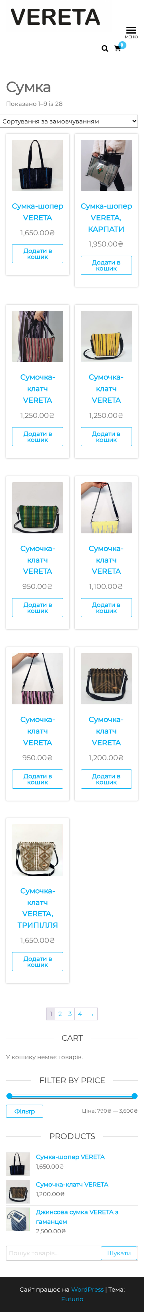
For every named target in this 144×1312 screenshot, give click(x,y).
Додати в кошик (38, 253)
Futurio (72, 1299)
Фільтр (24, 1111)
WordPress (87, 1289)
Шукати (119, 1253)
